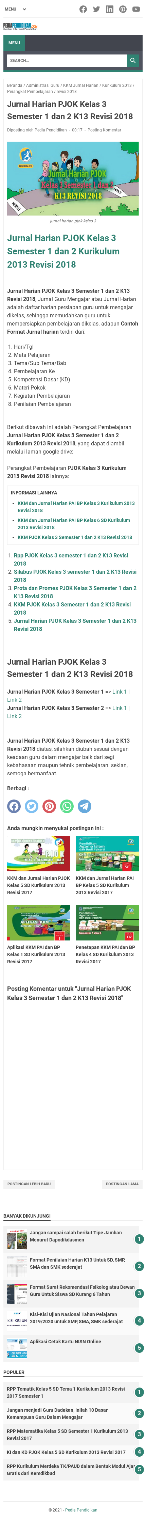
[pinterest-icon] (123, 9)
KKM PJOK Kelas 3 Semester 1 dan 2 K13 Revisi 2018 (75, 537)
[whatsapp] (67, 806)
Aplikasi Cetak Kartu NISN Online (65, 1341)
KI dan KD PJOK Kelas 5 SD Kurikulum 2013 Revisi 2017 (66, 1452)
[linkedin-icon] (110, 9)
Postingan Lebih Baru (29, 1184)
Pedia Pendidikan (81, 1510)
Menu (14, 43)
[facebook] (14, 806)
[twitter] (31, 806)
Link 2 (14, 700)
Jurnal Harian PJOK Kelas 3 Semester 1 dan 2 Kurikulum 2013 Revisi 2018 (63, 251)
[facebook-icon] (84, 9)
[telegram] (84, 806)
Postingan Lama (122, 1184)
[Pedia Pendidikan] (20, 26)
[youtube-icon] (137, 9)
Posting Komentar (104, 130)
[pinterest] (49, 806)
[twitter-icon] (97, 9)
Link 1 (119, 691)
